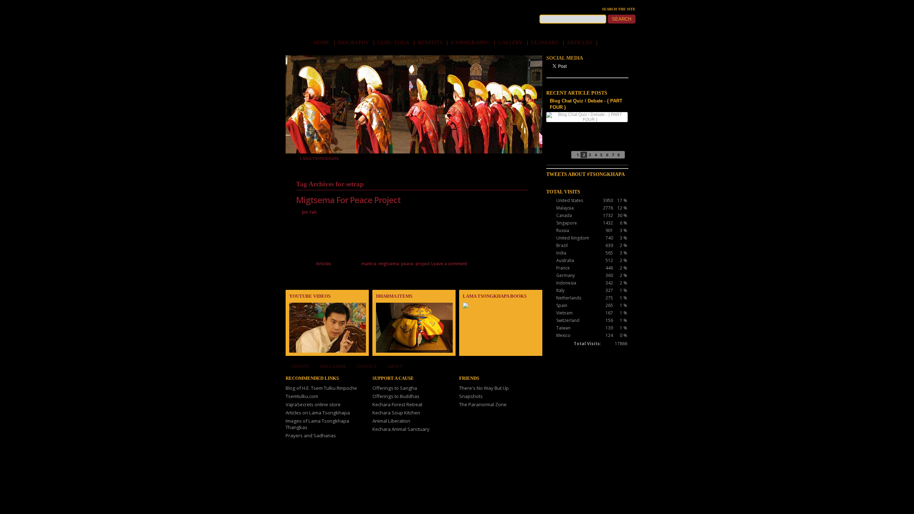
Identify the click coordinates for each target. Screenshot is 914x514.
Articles (323, 264)
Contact (367, 366)
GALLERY (512, 42)
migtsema (388, 264)
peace (407, 264)
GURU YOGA (395, 42)
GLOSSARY (547, 42)
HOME (323, 42)
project (423, 264)
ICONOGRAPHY (472, 42)
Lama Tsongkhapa (319, 159)
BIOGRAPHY (355, 42)
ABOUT (394, 366)
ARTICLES (581, 42)
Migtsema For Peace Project (348, 200)
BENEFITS (432, 42)
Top (897, 497)
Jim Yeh (309, 212)
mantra (368, 264)
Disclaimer (333, 366)
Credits (300, 366)
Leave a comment (449, 264)
